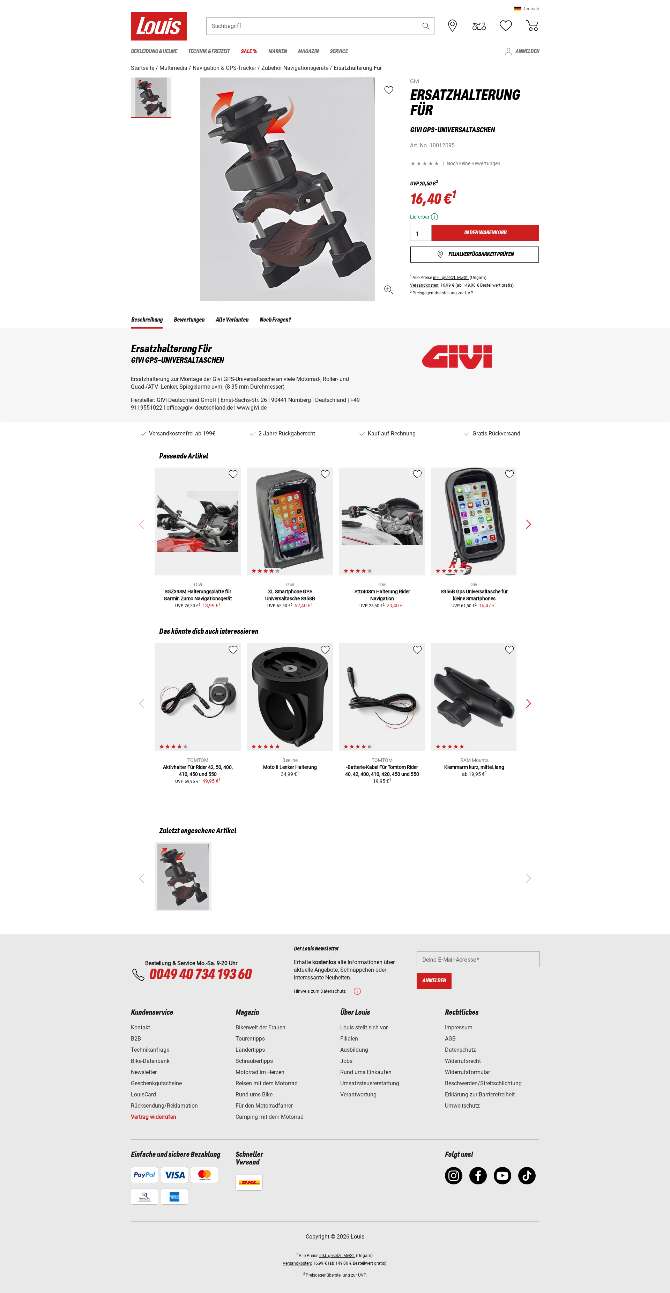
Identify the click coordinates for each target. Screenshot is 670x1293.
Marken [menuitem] (277, 51)
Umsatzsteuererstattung (369, 1083)
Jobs (346, 1061)
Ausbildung (354, 1049)
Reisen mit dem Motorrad (267, 1083)
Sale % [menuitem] (249, 51)
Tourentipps (250, 1038)
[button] (526, 8)
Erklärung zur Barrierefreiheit (480, 1094)
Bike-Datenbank (150, 1061)
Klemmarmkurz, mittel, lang (474, 767)
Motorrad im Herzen (260, 1072)
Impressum (458, 1027)
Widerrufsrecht (463, 1061)
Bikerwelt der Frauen (260, 1027)
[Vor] (528, 524)
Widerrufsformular (467, 1072)
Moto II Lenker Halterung (290, 767)
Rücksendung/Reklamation (164, 1105)
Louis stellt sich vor (364, 1027)
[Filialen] (453, 26)
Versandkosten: (424, 285)
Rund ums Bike (254, 1094)
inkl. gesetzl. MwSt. (451, 277)
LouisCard (143, 1094)
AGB (450, 1038)
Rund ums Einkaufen (366, 1072)
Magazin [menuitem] (308, 51)
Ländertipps (250, 1049)
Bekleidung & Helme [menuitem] (154, 51)
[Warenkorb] (532, 26)
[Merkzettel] (506, 26)
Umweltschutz (462, 1105)
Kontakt (140, 1027)
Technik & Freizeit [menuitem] (209, 51)
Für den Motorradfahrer (264, 1105)
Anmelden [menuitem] (527, 51)
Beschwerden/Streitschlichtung (483, 1083)
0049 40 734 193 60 (200, 975)
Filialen (349, 1038)
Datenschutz (460, 1049)
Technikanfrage (150, 1049)
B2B (136, 1038)
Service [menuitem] (339, 51)
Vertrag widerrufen (153, 1117)
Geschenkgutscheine (156, 1083)
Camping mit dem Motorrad (270, 1117)
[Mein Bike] (479, 26)
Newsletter (144, 1072)
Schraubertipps (254, 1061)
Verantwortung (358, 1094)
